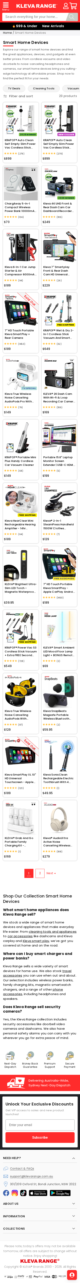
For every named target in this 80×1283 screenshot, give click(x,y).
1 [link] (28, 873)
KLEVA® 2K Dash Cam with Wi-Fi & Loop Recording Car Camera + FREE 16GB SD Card (59, 397)
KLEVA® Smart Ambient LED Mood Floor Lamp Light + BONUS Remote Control (59, 651)
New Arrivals (53, 26)
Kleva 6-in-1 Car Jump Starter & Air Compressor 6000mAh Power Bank (20, 271)
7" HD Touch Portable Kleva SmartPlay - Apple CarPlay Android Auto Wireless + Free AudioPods (59, 588)
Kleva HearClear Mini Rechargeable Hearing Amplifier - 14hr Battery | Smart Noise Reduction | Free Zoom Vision (20, 524)
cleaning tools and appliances (53, 931)
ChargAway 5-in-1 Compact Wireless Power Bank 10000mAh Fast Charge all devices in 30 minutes (20, 207)
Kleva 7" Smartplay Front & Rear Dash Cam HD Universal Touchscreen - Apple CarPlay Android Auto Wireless (58, 271)
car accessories (20, 936)
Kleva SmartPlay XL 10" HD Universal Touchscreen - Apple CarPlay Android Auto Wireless (20, 778)
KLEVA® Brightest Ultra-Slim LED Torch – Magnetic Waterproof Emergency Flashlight (21, 588)
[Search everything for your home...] (72, 17)
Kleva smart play (36, 941)
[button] (5, 5)
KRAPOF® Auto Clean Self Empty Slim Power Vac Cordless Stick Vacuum (20, 144)
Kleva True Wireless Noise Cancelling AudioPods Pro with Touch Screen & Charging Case (18, 397)
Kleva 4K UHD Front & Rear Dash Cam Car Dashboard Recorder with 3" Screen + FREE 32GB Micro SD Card (57, 207)
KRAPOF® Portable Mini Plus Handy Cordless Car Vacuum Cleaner (20, 461)
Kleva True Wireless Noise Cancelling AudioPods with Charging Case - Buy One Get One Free (19, 715)
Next (50, 873)
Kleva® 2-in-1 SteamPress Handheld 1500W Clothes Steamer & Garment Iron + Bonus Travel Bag (58, 524)
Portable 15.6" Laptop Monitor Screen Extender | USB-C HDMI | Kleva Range (58, 461)
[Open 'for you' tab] (72, 1275)
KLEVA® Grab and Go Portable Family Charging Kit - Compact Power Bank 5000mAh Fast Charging (20, 842)
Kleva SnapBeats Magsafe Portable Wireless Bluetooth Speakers (56, 715)
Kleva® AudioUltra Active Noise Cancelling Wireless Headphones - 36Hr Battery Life (57, 842)
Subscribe (40, 1137)
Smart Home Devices (30, 33)
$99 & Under (26, 26)
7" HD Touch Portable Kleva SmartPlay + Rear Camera (19, 334)
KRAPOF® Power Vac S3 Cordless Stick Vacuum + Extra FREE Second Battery (21, 651)
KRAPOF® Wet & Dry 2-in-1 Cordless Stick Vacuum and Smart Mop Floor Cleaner (58, 334)
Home (7, 33)
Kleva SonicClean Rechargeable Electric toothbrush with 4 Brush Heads (58, 778)
